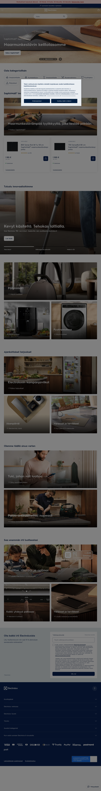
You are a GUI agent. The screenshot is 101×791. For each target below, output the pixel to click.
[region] (51, 92)
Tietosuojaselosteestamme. (69, 95)
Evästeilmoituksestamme (53, 95)
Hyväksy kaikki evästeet (64, 101)
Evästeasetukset (37, 101)
